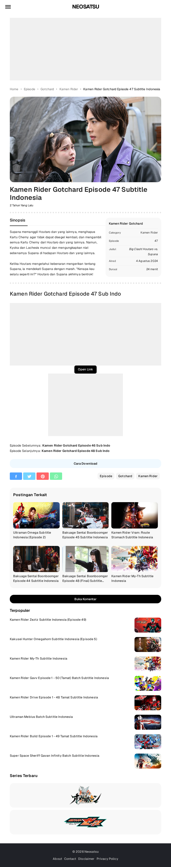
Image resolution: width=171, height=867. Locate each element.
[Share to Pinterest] (43, 476)
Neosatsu (85, 6)
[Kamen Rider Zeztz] (85, 822)
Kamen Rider (149, 232)
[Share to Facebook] (16, 476)
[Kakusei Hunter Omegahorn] (85, 795)
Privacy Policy (107, 859)
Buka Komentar (85, 599)
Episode (106, 476)
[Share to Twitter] (29, 476)
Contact (70, 859)
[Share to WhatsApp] (56, 476)
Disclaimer (86, 859)
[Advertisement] (85, 49)
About (57, 859)
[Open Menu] (8, 6)
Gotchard (125, 476)
